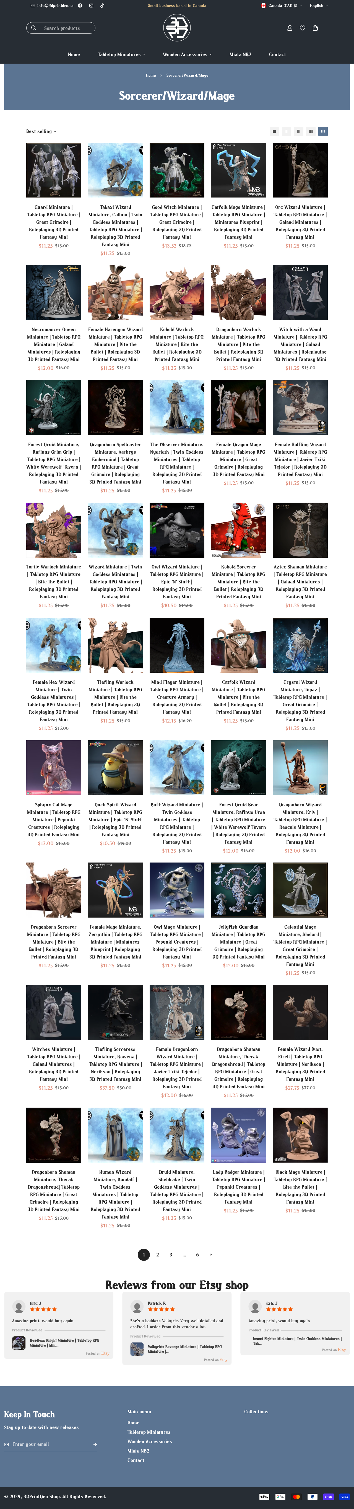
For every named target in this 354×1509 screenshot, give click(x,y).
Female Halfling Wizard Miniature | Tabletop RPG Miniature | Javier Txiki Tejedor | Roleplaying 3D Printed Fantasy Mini (300, 459)
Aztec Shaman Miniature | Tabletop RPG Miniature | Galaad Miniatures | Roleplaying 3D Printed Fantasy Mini (300, 582)
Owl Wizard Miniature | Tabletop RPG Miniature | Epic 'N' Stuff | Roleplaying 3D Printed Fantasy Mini (177, 582)
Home (74, 54)
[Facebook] (80, 5)
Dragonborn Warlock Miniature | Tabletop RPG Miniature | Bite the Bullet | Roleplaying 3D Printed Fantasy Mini (238, 344)
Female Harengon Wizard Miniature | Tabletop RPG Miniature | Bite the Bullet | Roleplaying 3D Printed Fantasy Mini (115, 344)
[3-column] (298, 131)
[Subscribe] (90, 1444)
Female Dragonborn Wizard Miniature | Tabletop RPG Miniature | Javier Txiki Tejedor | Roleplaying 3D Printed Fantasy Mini (177, 1068)
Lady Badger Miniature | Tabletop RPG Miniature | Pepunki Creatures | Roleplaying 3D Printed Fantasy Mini (238, 1187)
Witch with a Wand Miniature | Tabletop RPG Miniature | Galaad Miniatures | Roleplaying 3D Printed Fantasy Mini (300, 344)
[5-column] (323, 131)
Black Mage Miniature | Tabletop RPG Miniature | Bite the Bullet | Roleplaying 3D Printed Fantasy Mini (300, 1187)
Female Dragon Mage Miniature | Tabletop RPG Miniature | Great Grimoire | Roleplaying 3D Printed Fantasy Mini (238, 459)
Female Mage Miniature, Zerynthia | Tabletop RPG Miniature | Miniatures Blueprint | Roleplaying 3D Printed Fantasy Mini (115, 942)
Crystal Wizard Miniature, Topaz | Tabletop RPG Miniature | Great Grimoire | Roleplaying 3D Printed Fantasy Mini (300, 701)
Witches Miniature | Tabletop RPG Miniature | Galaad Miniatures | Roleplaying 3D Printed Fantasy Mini (53, 1064)
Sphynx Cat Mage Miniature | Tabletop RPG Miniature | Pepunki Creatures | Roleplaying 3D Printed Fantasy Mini (53, 819)
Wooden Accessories (185, 54)
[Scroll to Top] (343, 1478)
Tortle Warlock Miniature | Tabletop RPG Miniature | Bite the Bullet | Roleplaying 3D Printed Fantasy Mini (53, 582)
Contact (277, 54)
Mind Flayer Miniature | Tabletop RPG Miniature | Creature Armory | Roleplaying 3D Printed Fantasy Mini (177, 697)
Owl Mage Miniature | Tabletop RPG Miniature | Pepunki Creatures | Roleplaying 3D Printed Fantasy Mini (177, 942)
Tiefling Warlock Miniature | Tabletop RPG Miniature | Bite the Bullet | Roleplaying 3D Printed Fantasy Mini (115, 697)
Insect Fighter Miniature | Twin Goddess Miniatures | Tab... (297, 1341)
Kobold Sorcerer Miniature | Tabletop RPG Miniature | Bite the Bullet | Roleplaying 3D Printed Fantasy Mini (238, 582)
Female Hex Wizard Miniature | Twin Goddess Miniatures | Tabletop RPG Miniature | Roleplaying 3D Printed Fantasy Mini (53, 701)
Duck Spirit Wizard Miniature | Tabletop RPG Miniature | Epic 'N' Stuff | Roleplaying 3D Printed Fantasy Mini (115, 819)
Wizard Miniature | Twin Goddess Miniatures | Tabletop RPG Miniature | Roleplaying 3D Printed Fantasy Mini (115, 582)
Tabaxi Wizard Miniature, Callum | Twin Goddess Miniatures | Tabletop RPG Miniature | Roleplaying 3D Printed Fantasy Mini (115, 225)
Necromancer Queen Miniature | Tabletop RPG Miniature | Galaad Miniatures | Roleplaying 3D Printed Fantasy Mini (53, 344)
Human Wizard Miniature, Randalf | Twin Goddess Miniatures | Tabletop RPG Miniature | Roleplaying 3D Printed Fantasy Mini (115, 1194)
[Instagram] (91, 5)
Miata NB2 (240, 54)
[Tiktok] (102, 5)
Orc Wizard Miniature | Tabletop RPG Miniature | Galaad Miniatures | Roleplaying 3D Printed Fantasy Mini (300, 222)
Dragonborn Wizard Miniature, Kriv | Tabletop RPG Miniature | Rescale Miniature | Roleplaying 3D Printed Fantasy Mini (300, 823)
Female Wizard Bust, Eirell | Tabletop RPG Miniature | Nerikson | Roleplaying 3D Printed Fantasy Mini (300, 1064)
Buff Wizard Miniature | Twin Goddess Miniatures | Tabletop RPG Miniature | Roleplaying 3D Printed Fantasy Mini (177, 823)
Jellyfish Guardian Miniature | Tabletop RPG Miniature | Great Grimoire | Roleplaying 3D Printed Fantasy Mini (238, 942)
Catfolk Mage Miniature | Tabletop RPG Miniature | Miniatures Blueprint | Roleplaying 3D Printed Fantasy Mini (239, 222)
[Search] (34, 28)
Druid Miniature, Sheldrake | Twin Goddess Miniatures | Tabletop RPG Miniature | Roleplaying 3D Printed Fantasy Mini (177, 1190)
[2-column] (286, 131)
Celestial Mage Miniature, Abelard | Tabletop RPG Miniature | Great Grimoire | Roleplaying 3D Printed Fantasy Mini (300, 945)
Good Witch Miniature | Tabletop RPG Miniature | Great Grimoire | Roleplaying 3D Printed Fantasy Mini (177, 222)
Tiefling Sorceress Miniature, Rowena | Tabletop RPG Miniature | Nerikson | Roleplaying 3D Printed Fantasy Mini (115, 1064)
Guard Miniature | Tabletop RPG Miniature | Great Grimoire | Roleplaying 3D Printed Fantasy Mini (53, 222)
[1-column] (274, 131)
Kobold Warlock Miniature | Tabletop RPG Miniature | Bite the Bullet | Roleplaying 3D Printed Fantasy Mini (177, 344)
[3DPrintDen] (177, 28)
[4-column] (311, 131)
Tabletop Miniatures (119, 54)
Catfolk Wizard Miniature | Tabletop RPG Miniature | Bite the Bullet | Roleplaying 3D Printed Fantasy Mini (238, 697)
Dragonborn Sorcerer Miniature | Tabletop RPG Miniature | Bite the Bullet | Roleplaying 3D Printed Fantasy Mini (53, 942)
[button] (315, 28)
